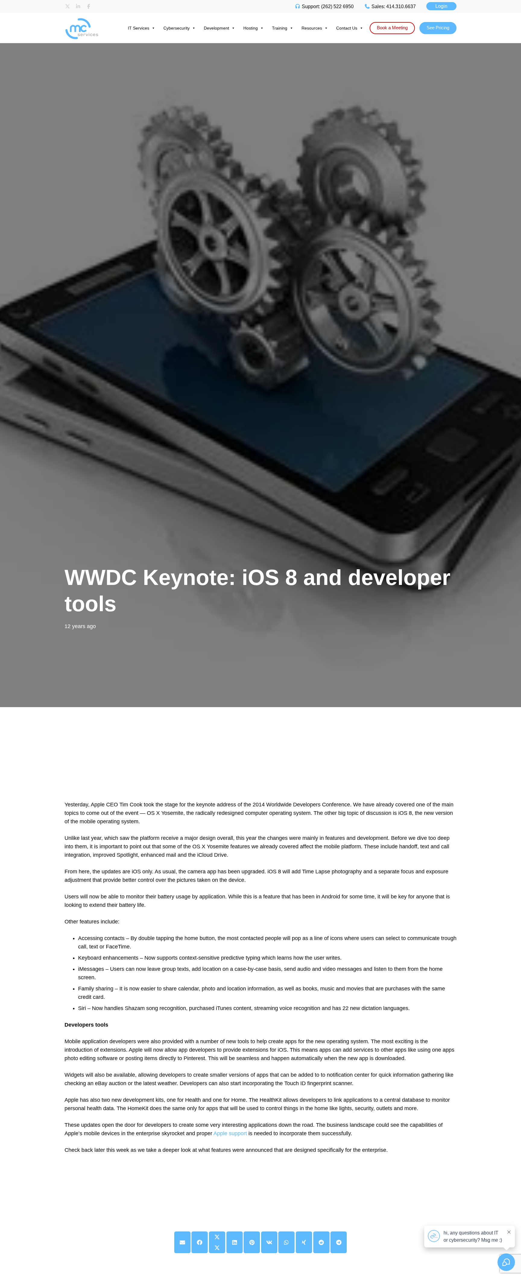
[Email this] (182, 1242)
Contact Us (346, 28)
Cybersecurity (176, 28)
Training (279, 28)
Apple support (230, 1133)
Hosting (250, 28)
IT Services (138, 28)
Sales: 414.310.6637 (393, 6)
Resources (312, 28)
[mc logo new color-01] (87, 19)
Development (216, 28)
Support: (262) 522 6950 (327, 6)
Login (441, 6)
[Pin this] (252, 1242)
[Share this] (199, 1242)
